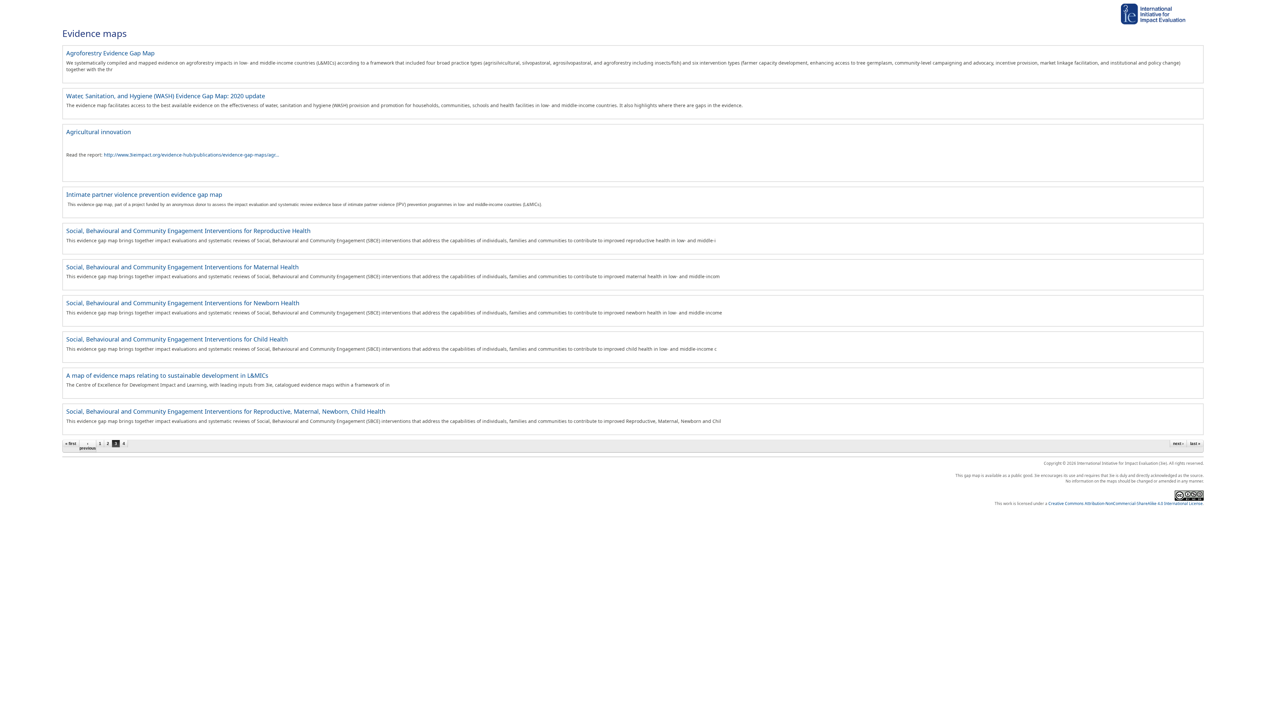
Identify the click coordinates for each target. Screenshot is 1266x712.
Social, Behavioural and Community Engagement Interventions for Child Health (177, 339)
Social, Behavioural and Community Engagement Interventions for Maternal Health (182, 267)
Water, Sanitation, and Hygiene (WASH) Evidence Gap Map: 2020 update (165, 96)
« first (70, 443)
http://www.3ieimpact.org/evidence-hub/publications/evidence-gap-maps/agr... (191, 155)
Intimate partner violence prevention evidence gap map (144, 194)
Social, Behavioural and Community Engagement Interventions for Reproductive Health (188, 231)
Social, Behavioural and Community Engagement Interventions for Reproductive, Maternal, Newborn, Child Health (225, 411)
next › (1178, 443)
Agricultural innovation (98, 132)
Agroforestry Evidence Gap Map (110, 53)
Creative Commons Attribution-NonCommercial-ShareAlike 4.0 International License (1125, 503)
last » (1195, 443)
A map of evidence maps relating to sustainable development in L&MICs (167, 375)
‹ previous (87, 446)
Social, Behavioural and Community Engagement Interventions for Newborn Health (182, 303)
